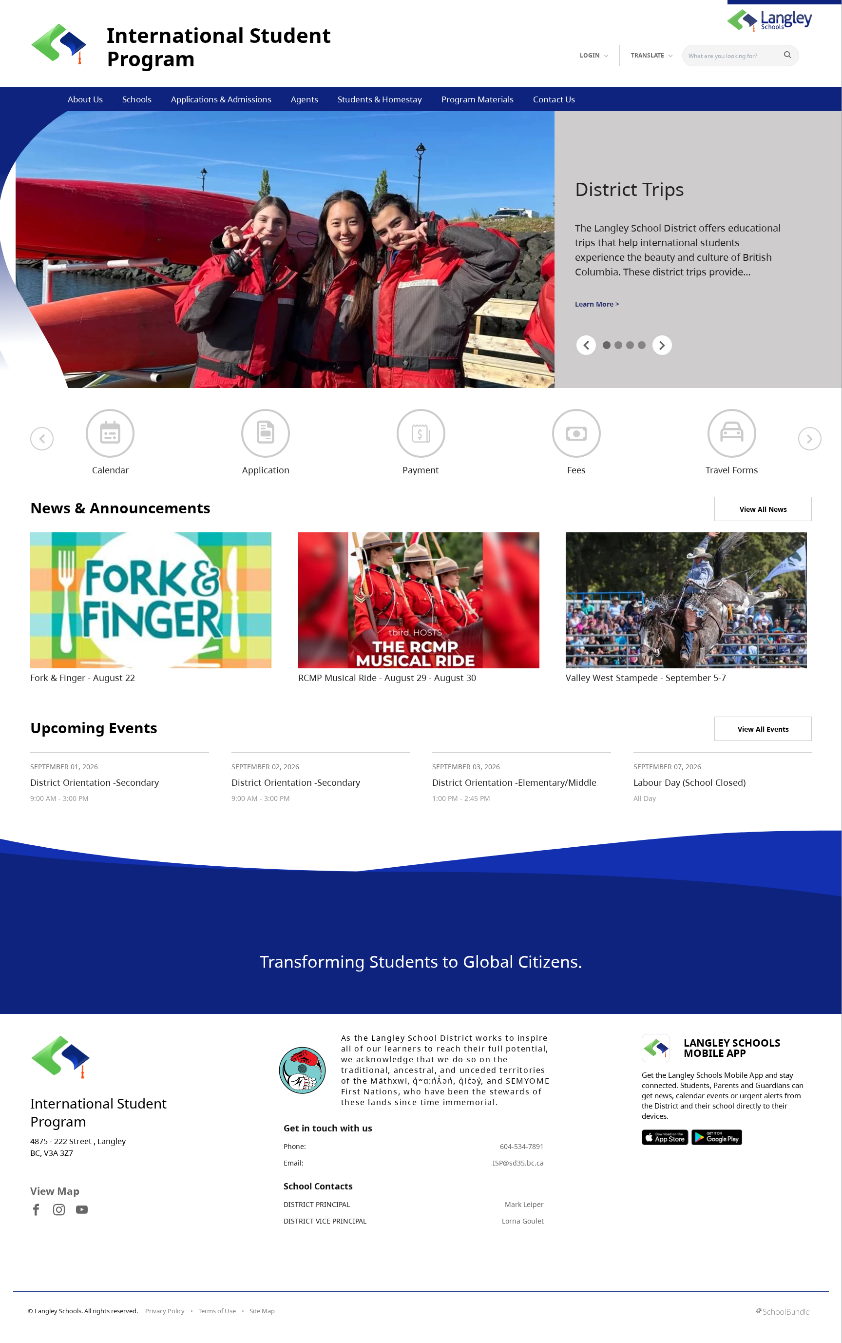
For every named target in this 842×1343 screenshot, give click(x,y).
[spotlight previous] (586, 345)
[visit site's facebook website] (36, 1210)
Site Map (262, 1310)
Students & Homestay (380, 99)
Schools (137, 99)
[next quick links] (810, 438)
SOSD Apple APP (665, 1137)
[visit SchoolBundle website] (782, 1312)
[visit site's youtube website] (82, 1210)
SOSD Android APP (716, 1137)
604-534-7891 (522, 1146)
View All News (763, 509)
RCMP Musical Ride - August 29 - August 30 (387, 677)
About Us (85, 99)
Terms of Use (217, 1310)
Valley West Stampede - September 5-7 (646, 677)
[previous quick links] (42, 438)
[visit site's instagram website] (59, 1210)
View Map (54, 1191)
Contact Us (554, 99)
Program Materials (477, 99)
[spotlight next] (662, 345)
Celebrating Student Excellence (661, 201)
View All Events (763, 729)
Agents (304, 99)
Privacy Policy (165, 1310)
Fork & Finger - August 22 (82, 677)
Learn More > (597, 312)
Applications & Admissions (221, 99)
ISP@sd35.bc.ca (518, 1163)
